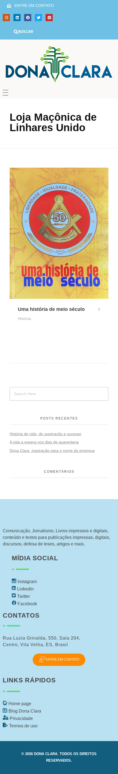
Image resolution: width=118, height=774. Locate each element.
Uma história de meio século (51, 309)
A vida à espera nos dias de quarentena (44, 442)
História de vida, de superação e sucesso (45, 434)
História (24, 318)
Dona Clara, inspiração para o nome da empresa (52, 450)
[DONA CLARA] (59, 62)
